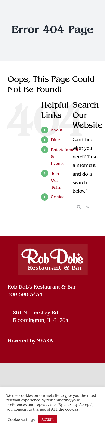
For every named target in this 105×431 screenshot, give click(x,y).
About (56, 130)
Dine (55, 139)
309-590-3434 (25, 294)
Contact (58, 196)
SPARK (45, 341)
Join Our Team (56, 180)
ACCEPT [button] (48, 419)
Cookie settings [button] (21, 419)
